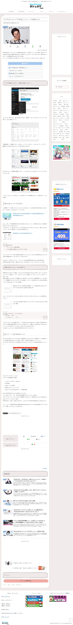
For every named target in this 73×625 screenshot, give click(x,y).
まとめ (11, 413)
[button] (40, 46)
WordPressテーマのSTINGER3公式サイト (22, 233)
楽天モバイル (60, 189)
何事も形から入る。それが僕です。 (17, 73)
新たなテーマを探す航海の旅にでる (16, 76)
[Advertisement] (25, 425)
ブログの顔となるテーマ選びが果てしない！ (19, 67)
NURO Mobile (60, 224)
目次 (24, 63)
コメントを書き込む (26, 580)
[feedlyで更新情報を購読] (32, 444)
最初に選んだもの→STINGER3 (16, 70)
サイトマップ (6, 617)
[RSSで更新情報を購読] (34, 444)
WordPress (5, 413)
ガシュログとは (6, 596)
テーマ (20, 413)
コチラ (10, 613)
